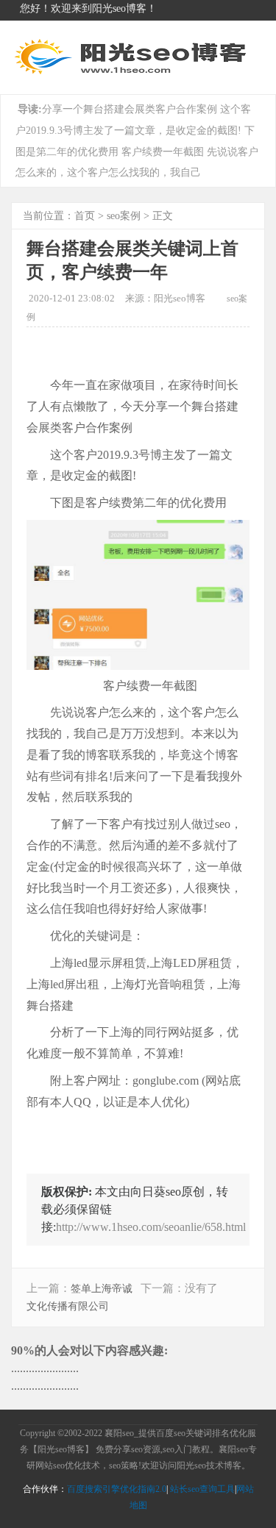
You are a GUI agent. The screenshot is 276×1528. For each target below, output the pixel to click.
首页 (84, 215)
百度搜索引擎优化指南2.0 (116, 1489)
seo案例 (124, 215)
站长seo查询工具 (202, 1489)
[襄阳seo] (132, 74)
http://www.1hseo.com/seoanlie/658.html (151, 1227)
